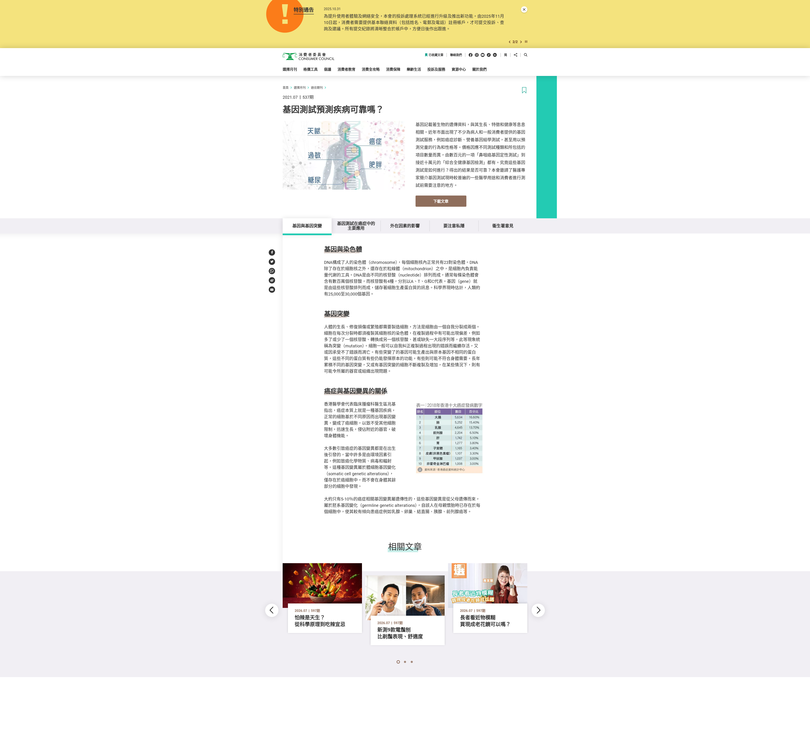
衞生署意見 (502, 226)
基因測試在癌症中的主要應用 (356, 226)
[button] (509, 41)
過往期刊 (317, 87)
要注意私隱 (453, 226)
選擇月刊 (300, 87)
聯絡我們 (456, 55)
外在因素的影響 (405, 226)
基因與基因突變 (307, 226)
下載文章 (440, 201)
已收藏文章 (436, 55)
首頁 (286, 87)
